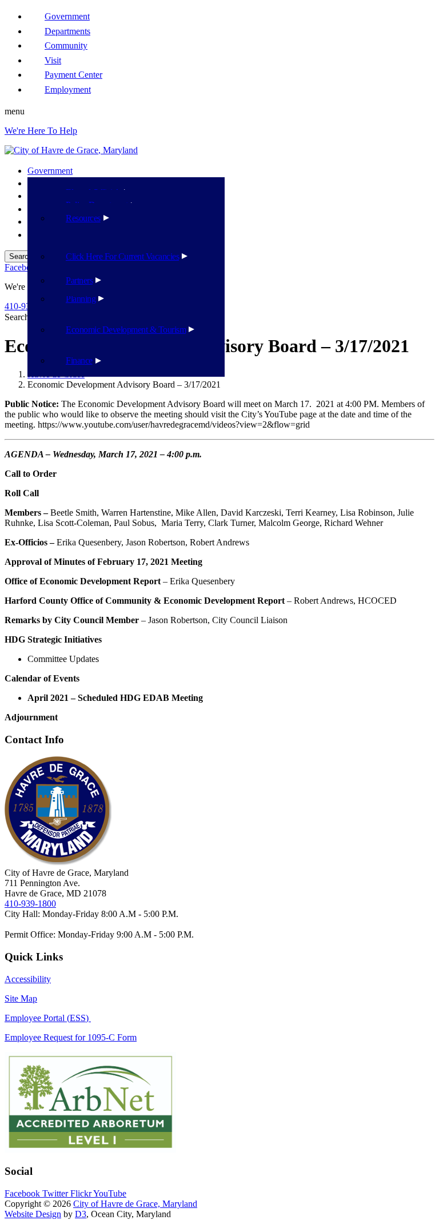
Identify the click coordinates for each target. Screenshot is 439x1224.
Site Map (21, 998)
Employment (68, 89)
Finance (79, 360)
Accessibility (28, 979)
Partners (79, 280)
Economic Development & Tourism (126, 329)
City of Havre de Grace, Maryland (135, 1204)
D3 (80, 1214)
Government (50, 171)
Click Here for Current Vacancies (122, 256)
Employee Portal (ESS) (48, 1018)
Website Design (33, 1214)
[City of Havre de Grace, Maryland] (71, 150)
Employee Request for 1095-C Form (71, 1037)
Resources (83, 218)
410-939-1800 (30, 903)
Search (17, 317)
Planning (80, 299)
